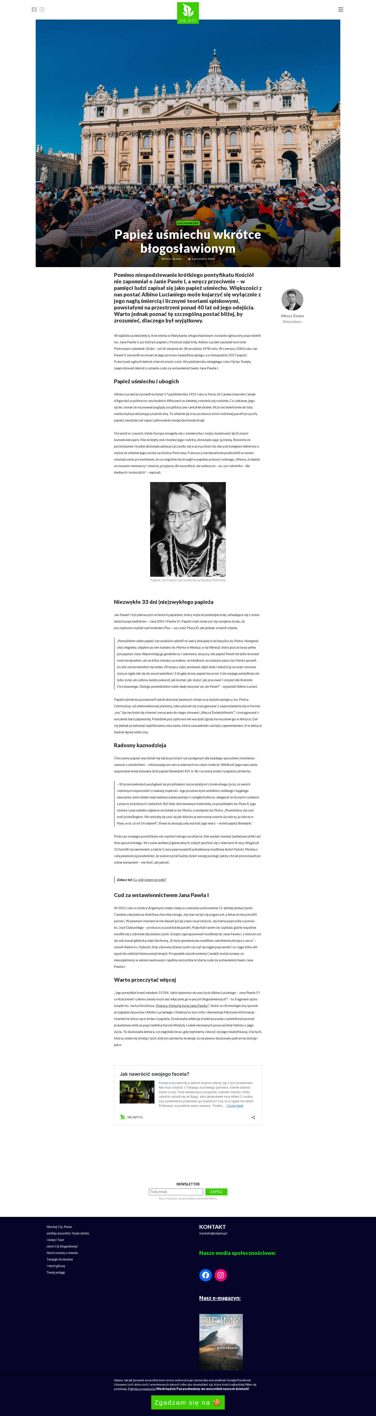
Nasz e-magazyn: (220, 1297)
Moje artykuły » (292, 321)
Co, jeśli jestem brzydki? (149, 879)
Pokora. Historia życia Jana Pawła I (182, 1005)
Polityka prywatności (142, 1389)
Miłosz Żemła (292, 316)
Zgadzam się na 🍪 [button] (188, 1402)
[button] (341, 10)
